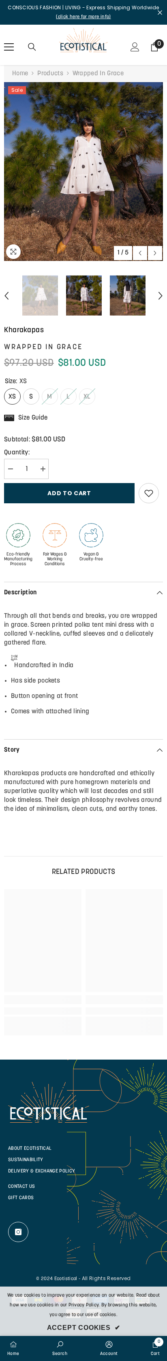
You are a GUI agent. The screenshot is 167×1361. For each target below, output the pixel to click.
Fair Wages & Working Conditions (55, 559)
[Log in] (135, 46)
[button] (140, 253)
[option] (83, 171)
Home (20, 73)
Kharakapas (24, 330)
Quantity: (17, 452)
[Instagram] (18, 1232)
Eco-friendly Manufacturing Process (18, 559)
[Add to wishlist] (149, 493)
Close (160, 12)
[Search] (32, 47)
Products (50, 73)
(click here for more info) (83, 17)
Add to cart (69, 493)
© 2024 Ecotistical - (58, 1278)
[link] (42, 1011)
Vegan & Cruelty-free (91, 557)
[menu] (9, 47)
